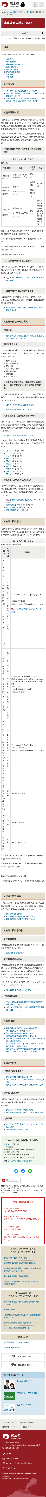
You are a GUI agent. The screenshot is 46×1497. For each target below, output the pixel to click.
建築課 (32, 12)
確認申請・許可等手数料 (15, 953)
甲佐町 (8, 461)
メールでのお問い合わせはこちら (20, 1161)
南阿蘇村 (9, 474)
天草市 (8, 453)
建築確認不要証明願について (17, 1129)
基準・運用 (10, 75)
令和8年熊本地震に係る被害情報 (16, 1276)
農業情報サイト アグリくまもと (28, 1393)
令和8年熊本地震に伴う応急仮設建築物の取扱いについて (22, 1303)
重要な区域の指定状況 (14, 64)
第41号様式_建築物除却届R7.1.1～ (17, 1328)
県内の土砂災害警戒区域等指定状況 (20, 405)
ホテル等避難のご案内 (12, 1229)
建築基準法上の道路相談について (19, 1077)
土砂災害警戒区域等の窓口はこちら (17, 410)
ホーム (9, 12)
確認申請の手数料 (13, 72)
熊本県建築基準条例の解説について (20, 1033)
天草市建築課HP (12, 510)
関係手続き (10, 77)
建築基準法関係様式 (14, 914)
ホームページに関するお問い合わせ (19, 1463)
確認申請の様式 (12, 69)
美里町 (8, 464)
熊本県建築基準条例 (14, 1031)
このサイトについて (9, 1422)
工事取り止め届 (9, 1310)
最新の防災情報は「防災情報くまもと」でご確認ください (21, 1238)
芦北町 (8, 459)
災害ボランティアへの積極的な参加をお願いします (21, 1220)
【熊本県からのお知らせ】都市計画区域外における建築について (21, 1283)
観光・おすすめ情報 (24, 1405)
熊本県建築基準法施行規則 (16, 1036)
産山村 (8, 456)
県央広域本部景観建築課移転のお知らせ (21, 91)
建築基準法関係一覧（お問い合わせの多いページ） (25, 1113)
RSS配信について (26, 1427)
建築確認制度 (11, 62)
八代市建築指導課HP (14, 508)
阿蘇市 (8, 471)
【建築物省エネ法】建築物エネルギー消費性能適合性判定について (22, 1316)
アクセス (9, 1454)
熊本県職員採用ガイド (25, 1381)
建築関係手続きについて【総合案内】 (20, 1110)
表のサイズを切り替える (23, 159)
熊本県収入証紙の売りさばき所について (21, 990)
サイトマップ (10, 1468)
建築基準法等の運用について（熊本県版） (21, 1028)
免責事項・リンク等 (8, 1427)
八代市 (8, 466)
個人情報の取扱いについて (29, 1422)
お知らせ (9, 59)
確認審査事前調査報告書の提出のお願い (21, 917)
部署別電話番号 (12, 1459)
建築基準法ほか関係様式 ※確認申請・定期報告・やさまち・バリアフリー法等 (22, 1269)
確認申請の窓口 (12, 67)
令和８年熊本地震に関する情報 (15, 1211)
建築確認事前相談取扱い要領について (20, 919)
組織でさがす (17, 12)
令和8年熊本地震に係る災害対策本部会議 (19, 1263)
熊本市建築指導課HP (14, 505)
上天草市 (9, 451)
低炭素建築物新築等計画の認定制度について (21, 1323)
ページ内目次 (23, 33)
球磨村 (8, 469)
